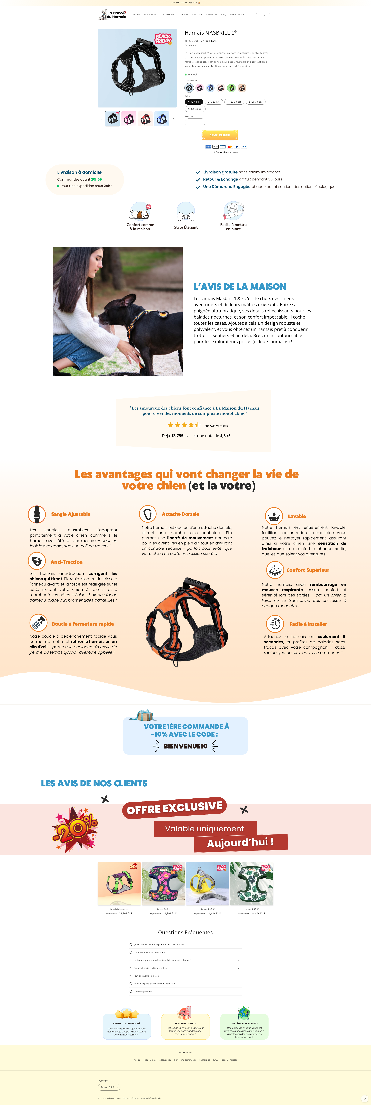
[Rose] (199, 88)
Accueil (137, 1059)
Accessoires (165, 1059)
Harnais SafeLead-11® (119, 909)
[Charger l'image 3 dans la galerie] (145, 118)
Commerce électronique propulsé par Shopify (142, 1098)
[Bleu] (210, 88)
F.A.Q (215, 1059)
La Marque (204, 1059)
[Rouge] (221, 88)
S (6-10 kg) (214, 101)
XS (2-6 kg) (194, 101)
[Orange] (242, 88)
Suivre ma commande (185, 1059)
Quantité (189, 115)
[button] (151, 14)
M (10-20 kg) (234, 101)
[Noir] (189, 88)
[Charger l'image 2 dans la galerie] (128, 118)
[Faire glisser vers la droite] (173, 119)
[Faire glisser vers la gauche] (101, 119)
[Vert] (231, 88)
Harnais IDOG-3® (207, 909)
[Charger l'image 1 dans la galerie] (112, 118)
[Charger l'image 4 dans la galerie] (161, 118)
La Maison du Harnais (113, 1098)
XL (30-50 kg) (195, 108)
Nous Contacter (229, 1059)
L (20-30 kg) (255, 101)
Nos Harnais (150, 1059)
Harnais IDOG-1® (163, 909)
